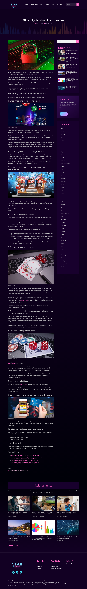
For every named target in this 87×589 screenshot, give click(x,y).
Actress (62, 131)
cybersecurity (11, 363)
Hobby (62, 249)
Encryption (10, 221)
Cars (62, 169)
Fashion (47, 4)
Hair (62, 237)
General (63, 231)
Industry (63, 261)
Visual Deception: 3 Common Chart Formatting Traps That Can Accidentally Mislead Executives (72, 81)
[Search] (77, 4)
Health (62, 243)
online (20, 470)
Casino (11, 470)
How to (63, 258)
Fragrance (63, 219)
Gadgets (63, 222)
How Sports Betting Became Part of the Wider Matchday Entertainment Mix (72, 59)
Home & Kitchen (65, 252)
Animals (63, 134)
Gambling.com (24, 300)
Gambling (16, 470)
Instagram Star (64, 263)
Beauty (62, 149)
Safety (23, 470)
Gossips (62, 234)
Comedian (63, 178)
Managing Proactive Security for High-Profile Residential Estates (71, 72)
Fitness (62, 210)
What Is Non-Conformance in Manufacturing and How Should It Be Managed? (72, 52)
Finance (63, 208)
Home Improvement (66, 255)
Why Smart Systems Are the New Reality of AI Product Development (71, 88)
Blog (62, 152)
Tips (27, 470)
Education (63, 193)
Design (62, 190)
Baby (62, 143)
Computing (63, 181)
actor (62, 128)
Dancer (62, 187)
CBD (62, 175)
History (63, 246)
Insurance (63, 266)
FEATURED (63, 205)
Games (62, 228)
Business (63, 160)
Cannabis (63, 166)
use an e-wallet (24, 384)
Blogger (63, 155)
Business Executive (65, 163)
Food (62, 216)
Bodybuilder (64, 157)
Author (62, 140)
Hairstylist (63, 240)
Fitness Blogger (65, 213)
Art (61, 137)
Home (26, 4)
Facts (62, 199)
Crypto (62, 184)
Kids (62, 269)
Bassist (62, 146)
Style (53, 4)
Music (41, 4)
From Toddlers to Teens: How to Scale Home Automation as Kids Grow (72, 66)
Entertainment (34, 4)
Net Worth (59, 4)
